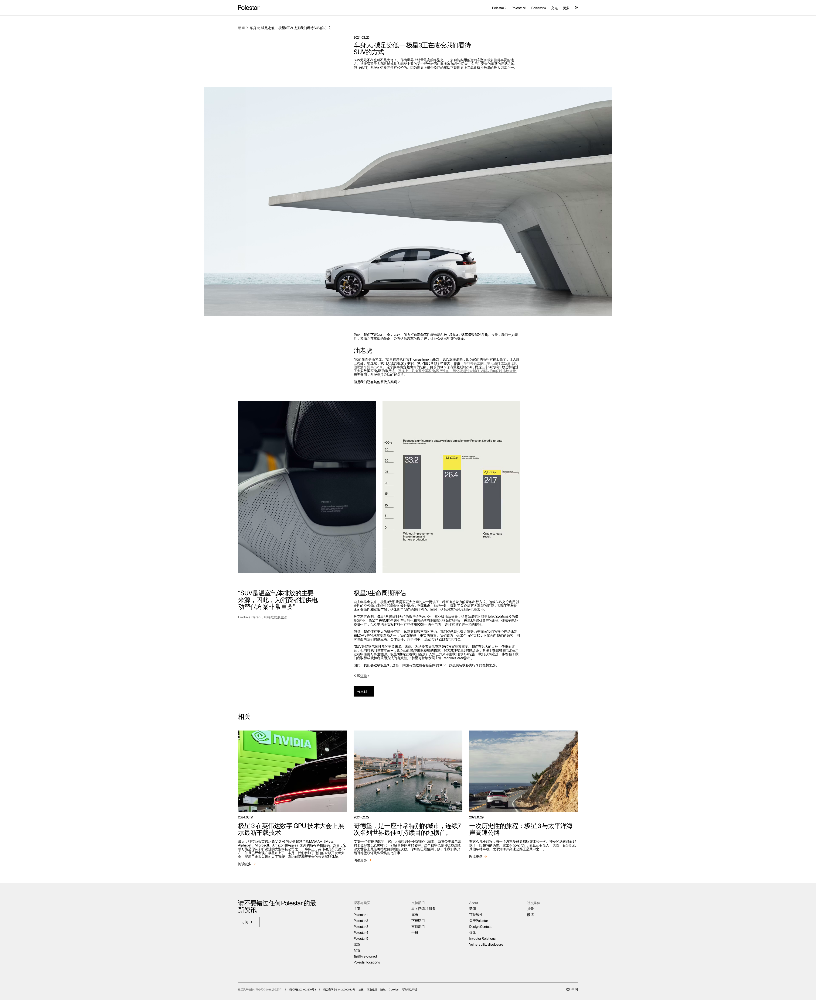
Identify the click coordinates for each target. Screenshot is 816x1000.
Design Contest (480, 926)
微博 (530, 915)
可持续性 (476, 915)
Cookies (393, 989)
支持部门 (418, 926)
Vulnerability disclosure (486, 944)
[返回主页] (248, 7)
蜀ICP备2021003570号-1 (302, 989)
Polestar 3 (361, 926)
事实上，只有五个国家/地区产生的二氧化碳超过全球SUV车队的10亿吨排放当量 (457, 371)
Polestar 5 (361, 938)
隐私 (382, 989)
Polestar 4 (361, 932)
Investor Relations (482, 938)
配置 (357, 950)
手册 (414, 932)
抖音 (530, 909)
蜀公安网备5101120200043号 (339, 989)
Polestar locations (367, 962)
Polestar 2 (361, 920)
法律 (361, 989)
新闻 (241, 28)
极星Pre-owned (365, 956)
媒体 (472, 932)
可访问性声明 (409, 989)
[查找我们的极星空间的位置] (576, 7)
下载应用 (418, 920)
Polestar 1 (361, 915)
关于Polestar (478, 920)
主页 (357, 909)
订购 (363, 676)
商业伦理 (372, 989)
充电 (414, 915)
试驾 (357, 944)
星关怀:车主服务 (423, 909)
